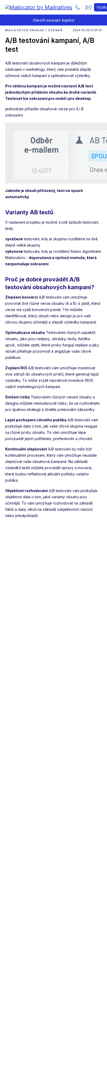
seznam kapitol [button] (54, 20)
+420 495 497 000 (78, 7)
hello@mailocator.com (88, 7)
